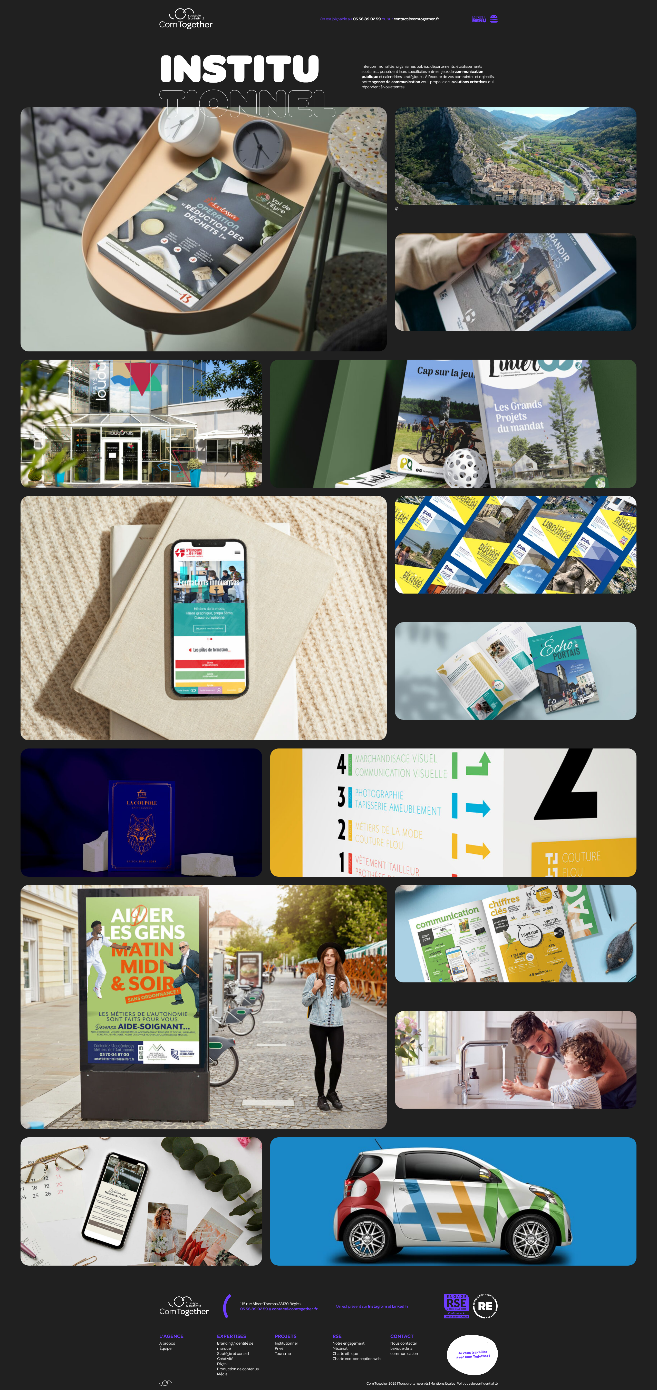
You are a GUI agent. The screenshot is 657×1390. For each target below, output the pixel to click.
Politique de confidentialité (477, 1383)
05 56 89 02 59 (367, 18)
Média (222, 1373)
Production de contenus (238, 1368)
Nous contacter (403, 1343)
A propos (167, 1343)
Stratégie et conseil (233, 1353)
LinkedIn (400, 1306)
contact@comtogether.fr (416, 18)
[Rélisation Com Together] (165, 1383)
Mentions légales (442, 1383)
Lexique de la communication (404, 1351)
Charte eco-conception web (357, 1358)
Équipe (165, 1348)
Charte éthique (345, 1353)
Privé (279, 1348)
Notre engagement (348, 1343)
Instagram (378, 1306)
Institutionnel (286, 1343)
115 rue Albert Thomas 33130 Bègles (270, 1303)
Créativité (225, 1358)
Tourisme (283, 1353)
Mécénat (340, 1348)
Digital (222, 1363)
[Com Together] (186, 18)
